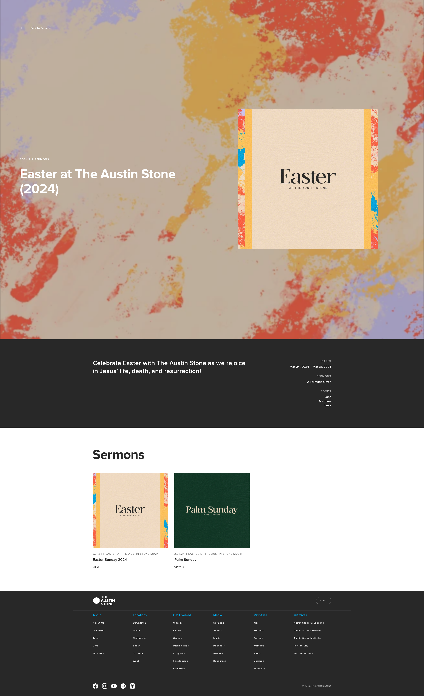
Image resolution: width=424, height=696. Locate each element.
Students (259, 630)
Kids (256, 622)
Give (95, 645)
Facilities (98, 653)
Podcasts (219, 645)
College (258, 638)
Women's (259, 645)
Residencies (180, 661)
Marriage (259, 661)
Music (216, 638)
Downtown (139, 622)
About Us (98, 622)
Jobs (96, 638)
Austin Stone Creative (307, 630)
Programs (179, 653)
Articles (218, 653)
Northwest (139, 638)
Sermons (218, 622)
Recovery (259, 668)
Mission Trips (181, 645)
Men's (257, 653)
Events (177, 630)
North (136, 630)
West (136, 661)
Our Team (98, 630)
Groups (177, 638)
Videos (217, 630)
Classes (178, 622)
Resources (219, 661)
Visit (323, 601)
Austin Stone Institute (307, 638)
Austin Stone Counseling (309, 622)
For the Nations (303, 653)
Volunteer (179, 668)
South (136, 645)
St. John (138, 653)
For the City (301, 645)
